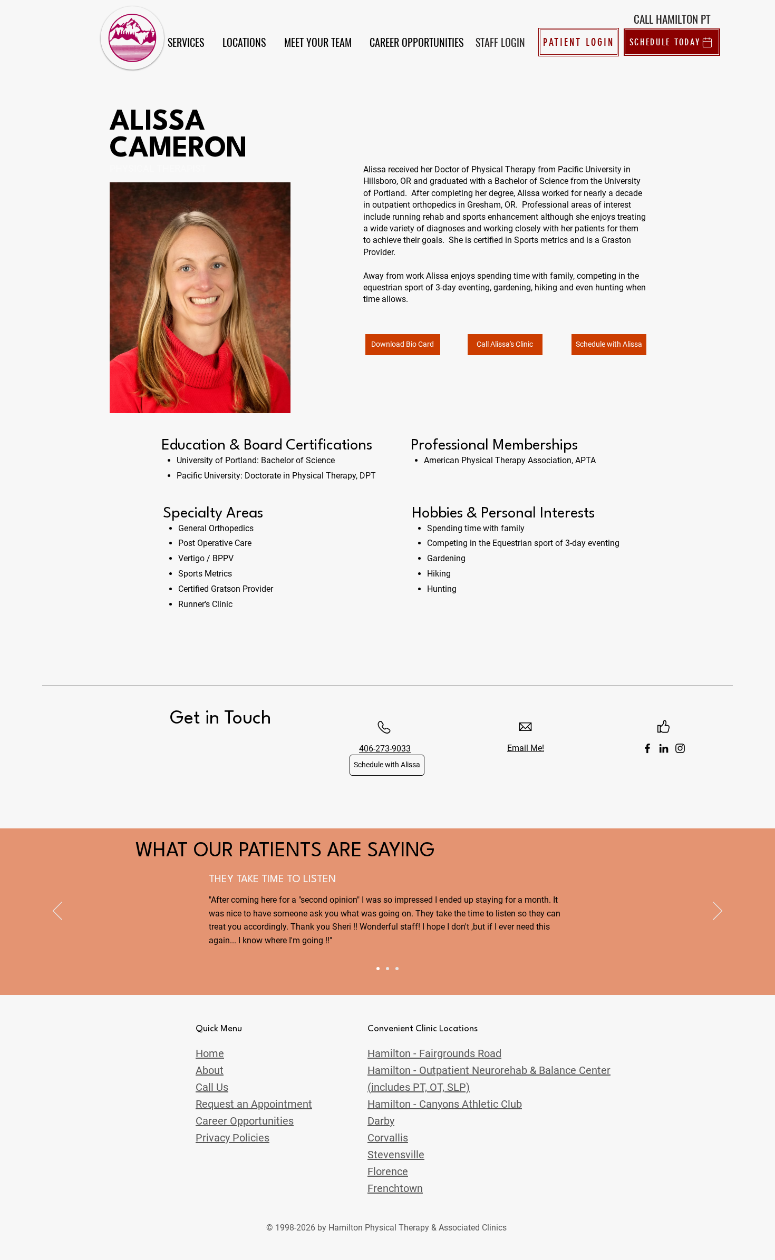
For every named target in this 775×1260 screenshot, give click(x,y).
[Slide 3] (397, 968)
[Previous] (57, 912)
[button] (186, 42)
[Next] (717, 912)
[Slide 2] (387, 968)
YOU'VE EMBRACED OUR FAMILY (283, 879)
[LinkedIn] (663, 748)
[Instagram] (680, 748)
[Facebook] (647, 748)
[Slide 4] (378, 968)
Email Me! (525, 748)
